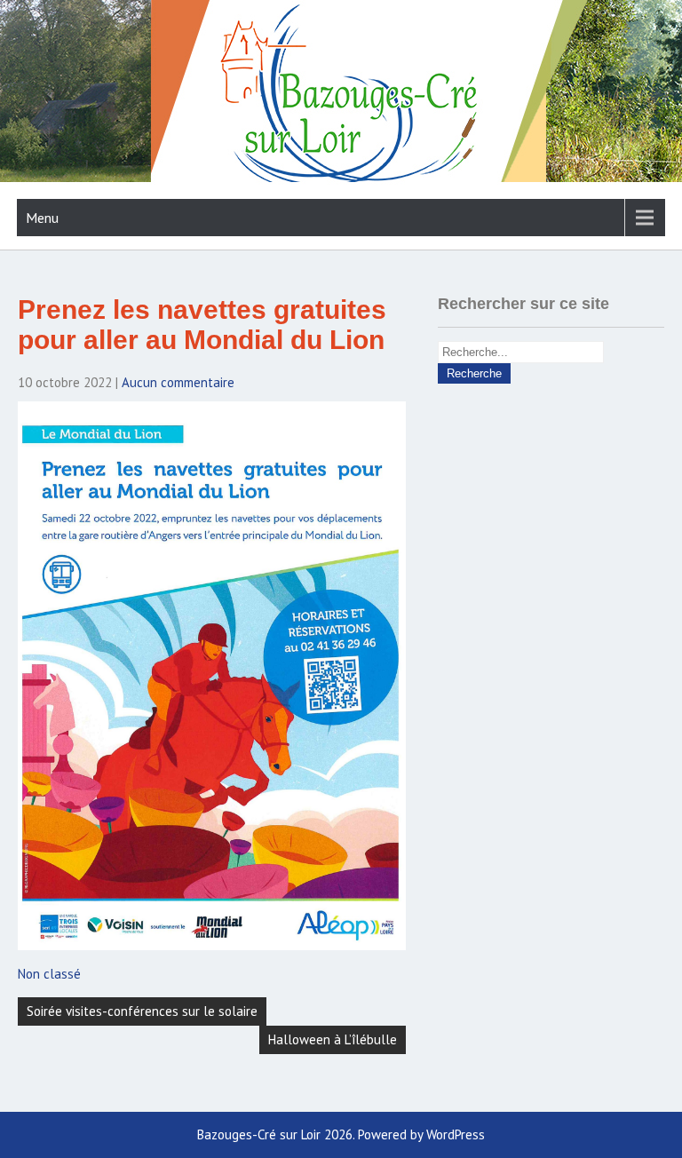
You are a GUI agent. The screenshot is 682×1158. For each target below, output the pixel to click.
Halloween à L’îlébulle (332, 1039)
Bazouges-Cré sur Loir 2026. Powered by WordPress (341, 1134)
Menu (42, 217)
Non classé (49, 973)
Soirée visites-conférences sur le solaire (142, 1011)
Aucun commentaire (178, 382)
